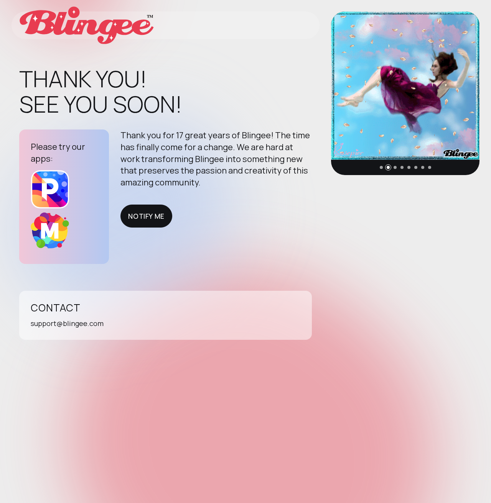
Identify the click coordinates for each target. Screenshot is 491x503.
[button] (381, 167)
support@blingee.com (67, 323)
